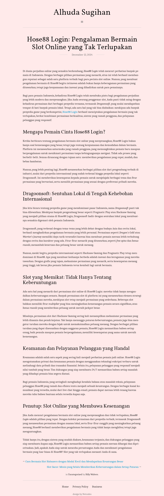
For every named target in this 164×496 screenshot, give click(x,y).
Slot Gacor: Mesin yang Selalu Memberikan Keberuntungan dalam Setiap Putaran (93, 466)
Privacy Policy (80, 486)
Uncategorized (75, 474)
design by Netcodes (82, 494)
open (82, 21)
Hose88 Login (70, 111)
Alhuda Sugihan (82, 12)
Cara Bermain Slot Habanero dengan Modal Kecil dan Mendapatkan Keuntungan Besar (74, 461)
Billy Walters (92, 474)
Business (97, 486)
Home (65, 486)
